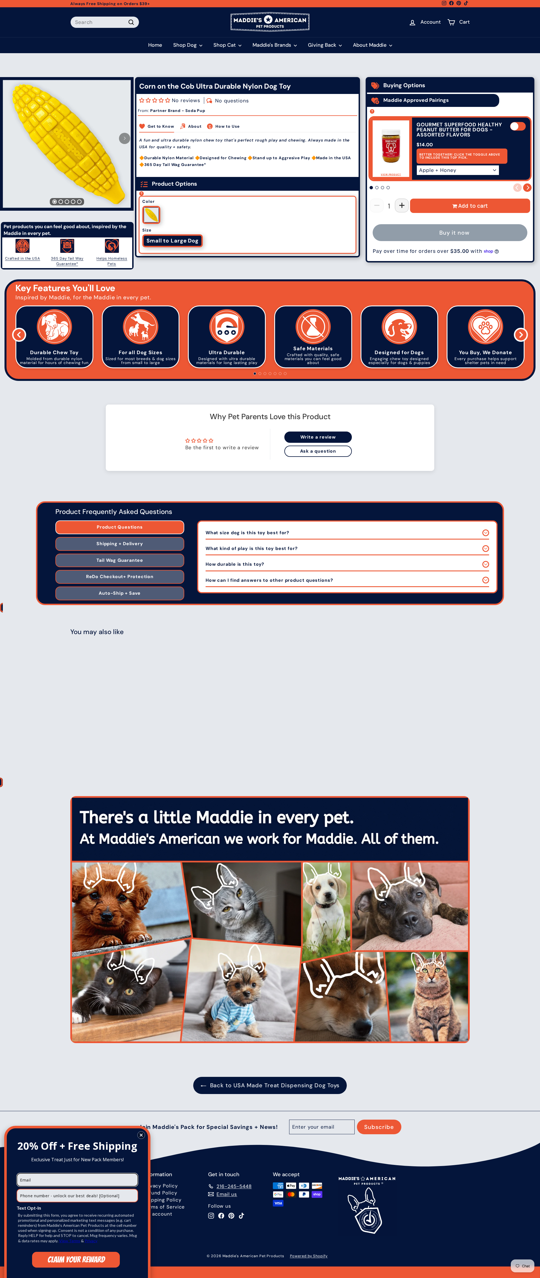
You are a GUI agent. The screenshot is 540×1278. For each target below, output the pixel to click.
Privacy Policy (160, 1186)
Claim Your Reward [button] (76, 1259)
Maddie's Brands (272, 45)
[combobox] (104, 22)
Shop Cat (225, 45)
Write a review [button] (318, 437)
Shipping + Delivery (119, 544)
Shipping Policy (162, 1200)
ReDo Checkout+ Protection (120, 577)
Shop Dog (185, 45)
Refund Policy (160, 1193)
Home (155, 45)
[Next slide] (521, 335)
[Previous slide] (19, 335)
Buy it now (454, 232)
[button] (155, 100)
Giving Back (323, 45)
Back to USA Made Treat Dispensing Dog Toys (275, 1085)
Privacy (91, 1240)
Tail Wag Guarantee (119, 560)
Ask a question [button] (318, 451)
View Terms (69, 1240)
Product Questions (120, 527)
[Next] (124, 138)
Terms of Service (164, 1207)
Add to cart (473, 205)
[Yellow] (151, 215)
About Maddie (370, 45)
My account (157, 1214)
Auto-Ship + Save (120, 593)
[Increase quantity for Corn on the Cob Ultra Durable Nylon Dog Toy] (402, 205)
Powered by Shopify (309, 1256)
